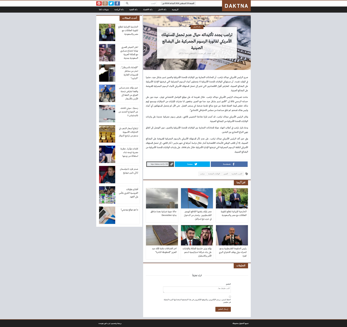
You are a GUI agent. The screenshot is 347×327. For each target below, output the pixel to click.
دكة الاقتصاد (147, 10)
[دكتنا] (236, 5)
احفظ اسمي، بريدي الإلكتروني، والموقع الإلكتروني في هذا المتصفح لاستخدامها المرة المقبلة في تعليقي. (197, 301)
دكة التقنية (133, 10)
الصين (226, 174)
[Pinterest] (99, 3)
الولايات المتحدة (214, 174)
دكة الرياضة (119, 10)
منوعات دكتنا (104, 10)
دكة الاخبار (162, 10)
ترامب (202, 174)
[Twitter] (111, 3)
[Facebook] (117, 3)
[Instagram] (105, 3)
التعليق (228, 284)
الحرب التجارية (237, 174)
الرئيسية (175, 10)
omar (209, 53)
